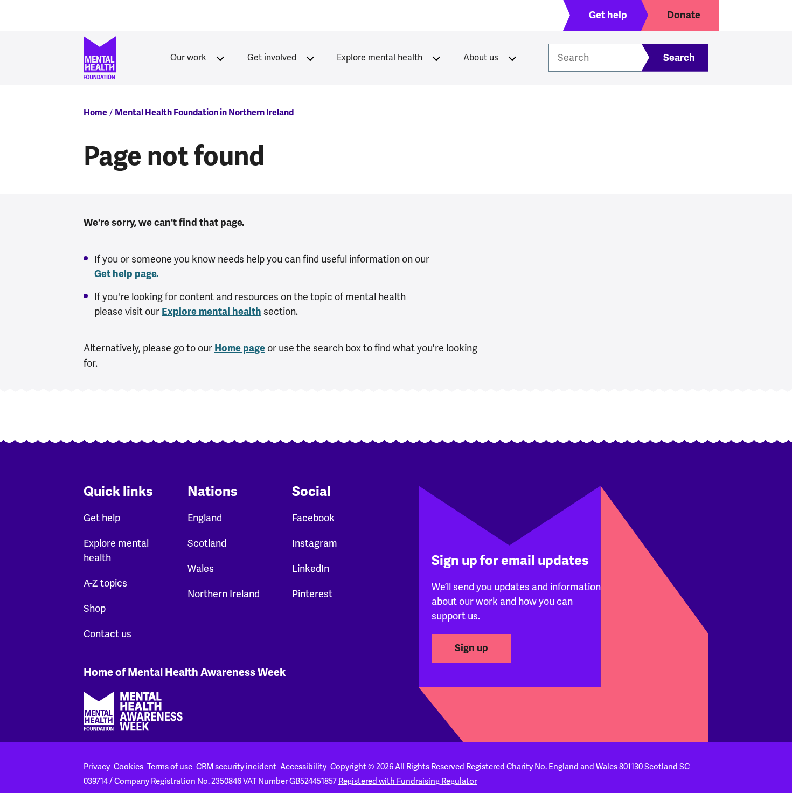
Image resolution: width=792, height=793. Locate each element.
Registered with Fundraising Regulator (407, 781)
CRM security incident (236, 766)
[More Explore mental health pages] (436, 57)
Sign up (471, 648)
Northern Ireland (223, 594)
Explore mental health (379, 57)
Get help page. (126, 274)
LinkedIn (310, 568)
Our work (188, 57)
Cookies (128, 766)
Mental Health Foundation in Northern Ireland (204, 112)
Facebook (313, 518)
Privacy (97, 766)
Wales (200, 568)
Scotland (206, 543)
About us (480, 57)
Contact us (107, 633)
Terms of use (169, 766)
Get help (102, 518)
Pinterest (312, 594)
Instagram (314, 543)
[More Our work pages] (220, 57)
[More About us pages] (512, 57)
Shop (95, 608)
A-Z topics (105, 583)
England (204, 518)
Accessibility (303, 766)
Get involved (271, 57)
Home (95, 112)
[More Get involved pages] (310, 57)
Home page (239, 348)
